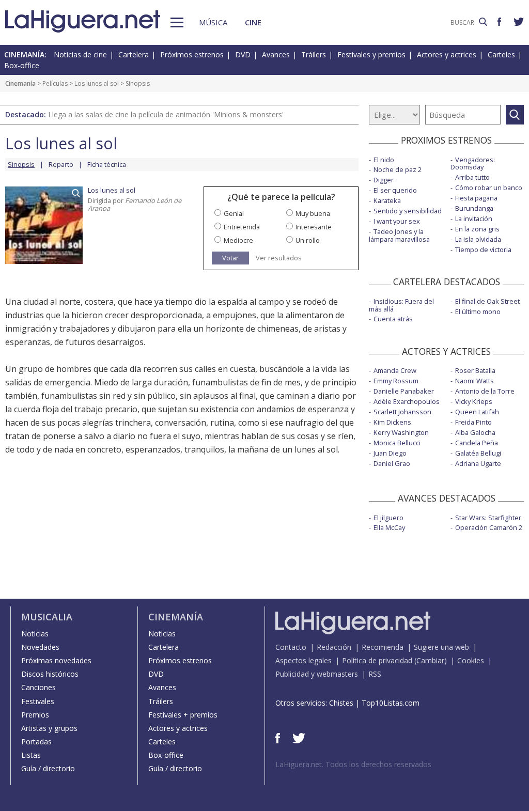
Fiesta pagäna (476, 197)
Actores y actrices (446, 54)
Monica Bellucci (397, 442)
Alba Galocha (475, 432)
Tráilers (313, 54)
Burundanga (474, 208)
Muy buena (312, 213)
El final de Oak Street (487, 301)
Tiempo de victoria (483, 249)
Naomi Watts (474, 380)
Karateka (387, 200)
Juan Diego (390, 453)
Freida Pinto (473, 422)
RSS (374, 674)
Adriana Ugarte (478, 463)
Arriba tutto (472, 177)
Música (213, 22)
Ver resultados (279, 258)
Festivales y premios (371, 54)
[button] (176, 22)
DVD (243, 54)
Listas (31, 755)
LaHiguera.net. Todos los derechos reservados (353, 764)
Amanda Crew (395, 370)
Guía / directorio (48, 768)
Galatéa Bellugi (478, 453)
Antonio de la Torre (485, 391)
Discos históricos (50, 674)
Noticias (35, 633)
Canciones (38, 687)
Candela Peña (476, 442)
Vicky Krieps (473, 401)
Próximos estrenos (192, 54)
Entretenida (242, 227)
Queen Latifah (477, 411)
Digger (384, 179)
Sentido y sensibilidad (408, 210)
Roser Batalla (475, 370)
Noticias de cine (80, 54)
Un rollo (307, 240)
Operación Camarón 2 (488, 527)
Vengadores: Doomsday (472, 163)
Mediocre (238, 240)
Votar (230, 257)
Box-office (21, 65)
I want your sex (397, 221)
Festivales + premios (182, 715)
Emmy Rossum (396, 380)
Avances (276, 54)
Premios (35, 715)
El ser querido (395, 190)
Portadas (36, 741)
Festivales (37, 701)
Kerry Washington (401, 432)
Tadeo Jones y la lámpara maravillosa (399, 235)
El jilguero (388, 517)
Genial (234, 213)
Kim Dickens (392, 422)
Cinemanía (20, 83)
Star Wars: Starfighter (488, 517)
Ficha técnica (106, 164)
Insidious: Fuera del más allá (401, 305)
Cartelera (133, 54)
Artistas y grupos (49, 728)
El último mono (478, 311)
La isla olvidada (478, 239)
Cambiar (430, 660)
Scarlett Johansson (402, 411)
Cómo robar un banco (488, 187)
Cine (253, 22)
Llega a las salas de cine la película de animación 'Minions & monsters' (166, 114)
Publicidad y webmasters (316, 674)
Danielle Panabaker (404, 391)
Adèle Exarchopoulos (407, 401)
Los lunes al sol (96, 83)
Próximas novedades (56, 660)
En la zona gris (477, 228)
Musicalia (46, 617)
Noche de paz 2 (398, 169)
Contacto (290, 647)
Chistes (341, 703)
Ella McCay (389, 527)
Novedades (40, 647)
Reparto (61, 164)
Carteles (501, 54)
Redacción (334, 647)
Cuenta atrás (393, 318)
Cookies (470, 660)
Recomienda (382, 647)
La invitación (473, 218)
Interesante (313, 227)
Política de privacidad (377, 660)
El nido (384, 159)
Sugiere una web (441, 647)
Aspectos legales (303, 660)
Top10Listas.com (390, 703)
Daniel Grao (392, 463)
